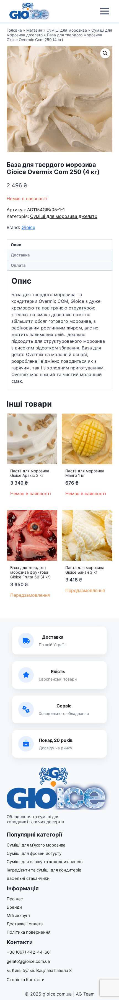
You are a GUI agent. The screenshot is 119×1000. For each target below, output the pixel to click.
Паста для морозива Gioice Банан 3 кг (84, 570)
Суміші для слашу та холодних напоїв (44, 861)
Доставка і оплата (25, 923)
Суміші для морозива (66, 30)
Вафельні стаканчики (28, 878)
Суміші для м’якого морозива (36, 845)
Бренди (14, 907)
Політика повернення (28, 932)
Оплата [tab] (18, 265)
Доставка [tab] (20, 255)
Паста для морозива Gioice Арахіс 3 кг (29, 473)
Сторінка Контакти (26, 979)
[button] (105, 53)
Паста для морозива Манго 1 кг (84, 473)
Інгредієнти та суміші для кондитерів (44, 870)
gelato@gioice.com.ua (28, 961)
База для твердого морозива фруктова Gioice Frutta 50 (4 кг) (30, 572)
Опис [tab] (16, 244)
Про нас (15, 898)
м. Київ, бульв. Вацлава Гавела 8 (39, 970)
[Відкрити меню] (104, 11)
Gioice (28, 227)
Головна (14, 30)
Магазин (34, 30)
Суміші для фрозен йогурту (34, 853)
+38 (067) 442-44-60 (28, 952)
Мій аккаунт (18, 915)
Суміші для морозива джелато (63, 216)
